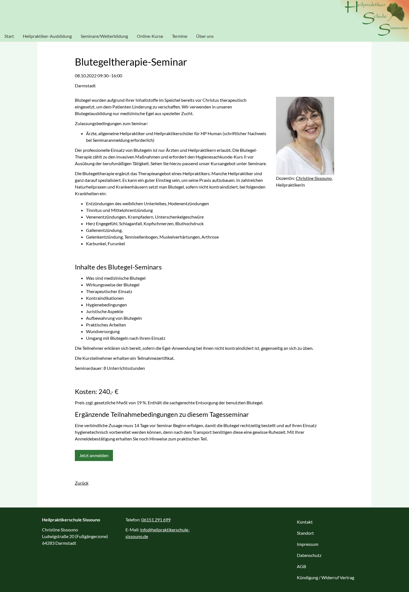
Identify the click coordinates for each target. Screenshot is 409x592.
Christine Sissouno (314, 178)
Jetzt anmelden (94, 455)
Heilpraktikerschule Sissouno (374, 21)
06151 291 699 (156, 519)
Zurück (81, 483)
